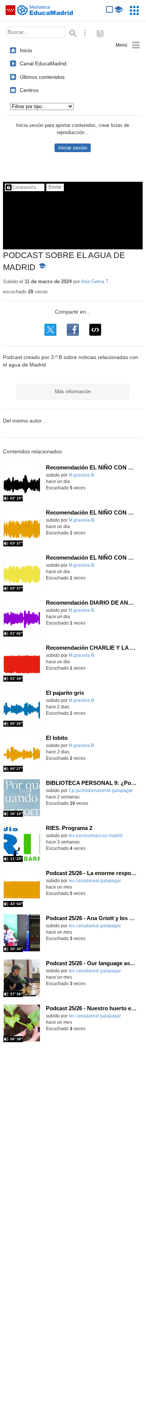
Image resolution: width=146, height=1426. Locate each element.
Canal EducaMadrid (43, 63)
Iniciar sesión (72, 148)
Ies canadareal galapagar (95, 880)
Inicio (26, 50)
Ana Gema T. (95, 281)
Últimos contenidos (42, 77)
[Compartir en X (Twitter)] (50, 330)
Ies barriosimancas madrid (95, 835)
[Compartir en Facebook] (73, 330)
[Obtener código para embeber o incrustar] (95, 330)
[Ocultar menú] (128, 45)
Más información (73, 391)
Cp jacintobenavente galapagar (101, 790)
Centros (29, 90)
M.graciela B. (82, 475)
